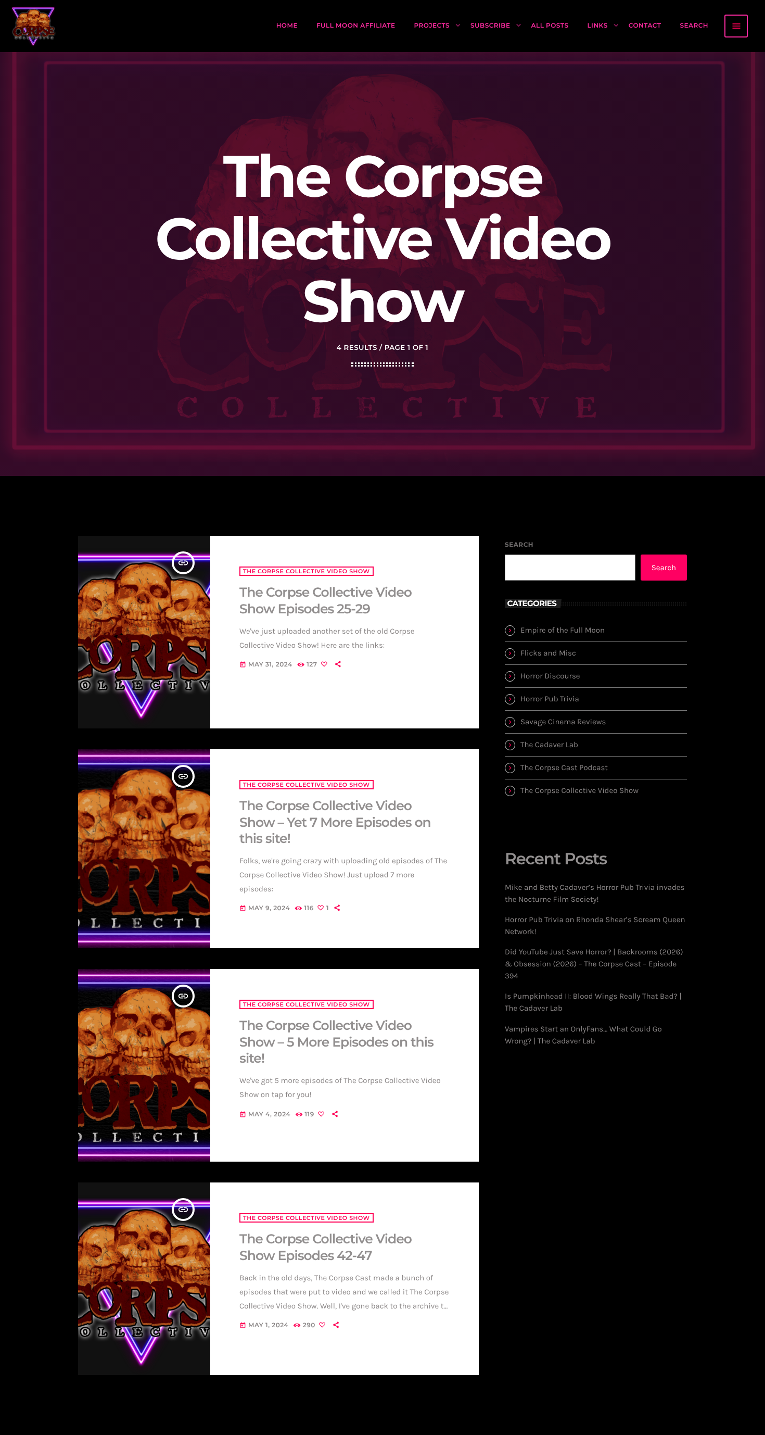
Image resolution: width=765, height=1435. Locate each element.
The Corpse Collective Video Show (306, 571)
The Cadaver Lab (549, 744)
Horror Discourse (550, 676)
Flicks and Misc (548, 653)
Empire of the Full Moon (562, 630)
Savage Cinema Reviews (563, 721)
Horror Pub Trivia (549, 698)
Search (519, 545)
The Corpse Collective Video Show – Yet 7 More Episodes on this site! (335, 822)
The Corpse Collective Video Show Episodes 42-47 (325, 1247)
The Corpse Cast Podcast (564, 767)
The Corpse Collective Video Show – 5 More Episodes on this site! (336, 1042)
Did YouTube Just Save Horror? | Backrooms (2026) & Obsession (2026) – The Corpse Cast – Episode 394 (594, 963)
